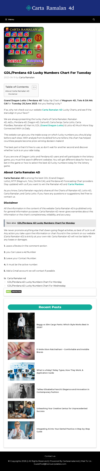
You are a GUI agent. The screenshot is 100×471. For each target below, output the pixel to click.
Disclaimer (12, 94)
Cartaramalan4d (71, 461)
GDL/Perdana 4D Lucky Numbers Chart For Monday (34, 282)
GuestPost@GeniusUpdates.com (50, 464)
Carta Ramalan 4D (52, 110)
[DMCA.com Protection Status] (14, 292)
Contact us (50, 456)
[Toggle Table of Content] (33, 87)
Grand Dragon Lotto (52, 125)
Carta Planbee (76, 184)
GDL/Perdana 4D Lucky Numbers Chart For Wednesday (36, 286)
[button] (93, 19)
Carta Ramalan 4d (16, 278)
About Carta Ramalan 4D (17, 91)
